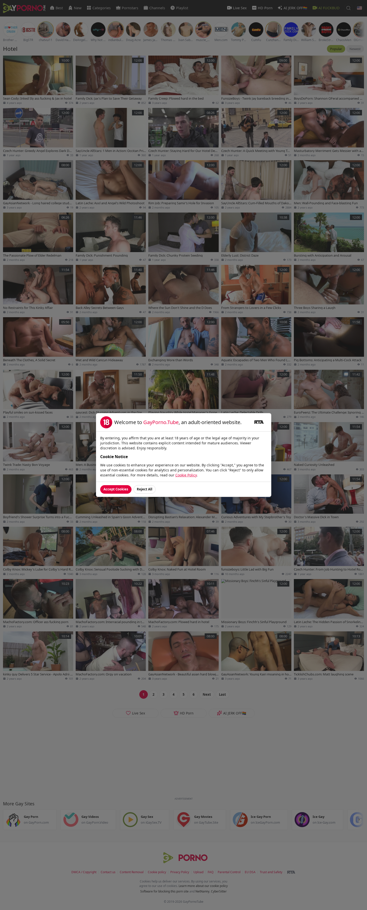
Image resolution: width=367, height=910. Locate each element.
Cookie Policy (186, 475)
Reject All (144, 489)
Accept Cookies (115, 489)
